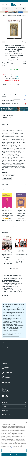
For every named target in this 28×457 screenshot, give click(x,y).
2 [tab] (14, 38)
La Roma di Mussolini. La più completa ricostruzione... (7, 254)
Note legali (5, 295)
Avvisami (15, 69)
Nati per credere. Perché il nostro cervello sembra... (7, 212)
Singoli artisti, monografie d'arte (10, 281)
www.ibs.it (8, 318)
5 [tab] (16, 268)
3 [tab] (13, 268)
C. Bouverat (8, 55)
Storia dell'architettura (16, 291)
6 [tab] (17, 268)
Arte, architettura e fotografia (13, 278)
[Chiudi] (26, 422)
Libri (3, 278)
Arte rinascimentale (7, 288)
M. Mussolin (5, 53)
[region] (14, 438)
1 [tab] (13, 38)
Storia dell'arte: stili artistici (9, 285)
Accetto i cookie (14, 454)
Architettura (5, 291)
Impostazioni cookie (14, 451)
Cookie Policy (14, 448)
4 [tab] (14, 268)
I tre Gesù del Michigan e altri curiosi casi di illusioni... (21, 212)
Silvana (13, 57)
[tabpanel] (14, 29)
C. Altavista (17, 53)
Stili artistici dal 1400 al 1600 (9, 286)
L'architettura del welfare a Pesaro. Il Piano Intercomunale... (21, 254)
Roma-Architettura (7, 178)
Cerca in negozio (14, 88)
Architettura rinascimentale (9, 175)
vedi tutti (20, 55)
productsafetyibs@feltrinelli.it (11, 336)
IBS (7, 65)
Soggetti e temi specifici (8, 280)
